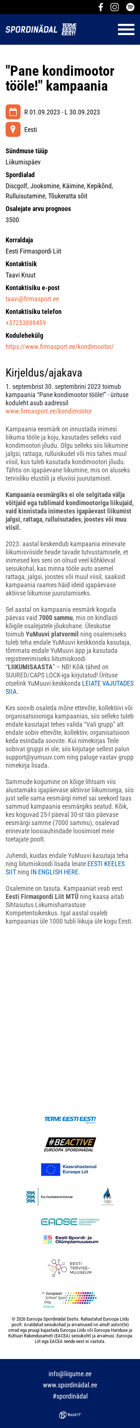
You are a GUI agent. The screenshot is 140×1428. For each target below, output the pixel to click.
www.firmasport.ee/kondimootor (49, 411)
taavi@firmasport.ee (32, 299)
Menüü (109, 29)
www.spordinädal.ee (70, 1385)
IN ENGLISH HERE (54, 872)
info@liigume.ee (70, 1374)
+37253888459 (26, 323)
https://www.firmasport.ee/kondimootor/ (60, 346)
